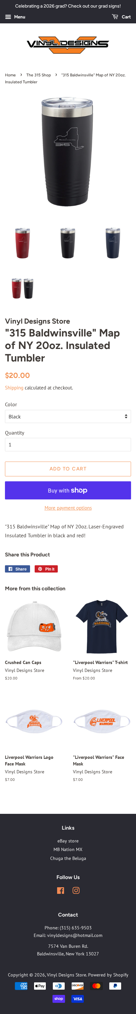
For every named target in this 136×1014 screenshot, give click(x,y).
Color (11, 404)
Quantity (14, 432)
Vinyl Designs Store (66, 975)
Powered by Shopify (108, 975)
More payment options (68, 508)
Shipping (14, 388)
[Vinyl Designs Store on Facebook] (60, 892)
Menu (19, 17)
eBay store (68, 841)
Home (10, 75)
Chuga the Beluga (68, 858)
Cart (126, 17)
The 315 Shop (38, 75)
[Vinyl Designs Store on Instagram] (76, 892)
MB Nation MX (68, 849)
